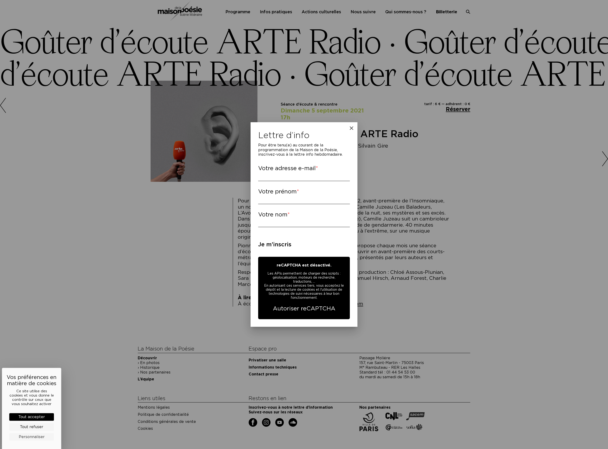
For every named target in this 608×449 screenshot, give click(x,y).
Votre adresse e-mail (287, 168)
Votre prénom (277, 191)
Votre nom (272, 214)
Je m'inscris (274, 244)
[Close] (351, 128)
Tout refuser (31, 427)
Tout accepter (31, 417)
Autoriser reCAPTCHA (304, 308)
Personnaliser (32, 437)
